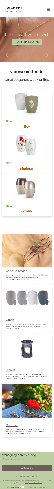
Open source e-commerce (38, 487)
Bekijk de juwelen (27, 42)
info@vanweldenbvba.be (33, 483)
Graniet (10, 370)
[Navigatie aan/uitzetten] (48, 9)
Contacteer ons (27, 468)
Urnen (10, 320)
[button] (48, 472)
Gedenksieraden (16, 271)
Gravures (12, 425)
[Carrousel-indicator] (19, 55)
